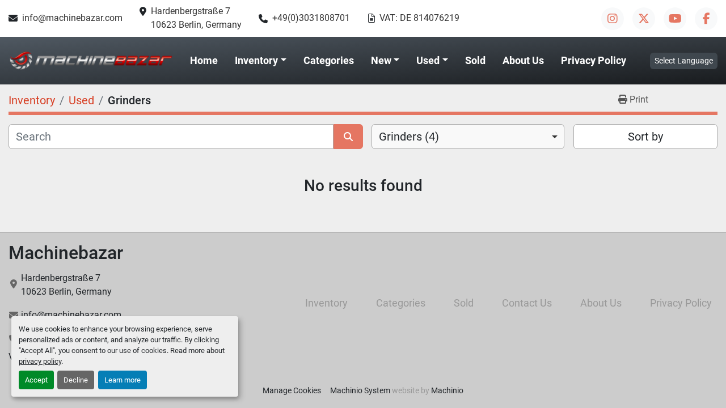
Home (204, 60)
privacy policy (40, 361)
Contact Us (527, 303)
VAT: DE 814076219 (419, 17)
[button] (260, 61)
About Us (523, 60)
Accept (36, 380)
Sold (475, 60)
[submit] (348, 136)
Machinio (447, 390)
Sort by (645, 136)
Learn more (122, 380)
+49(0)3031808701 (311, 17)
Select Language (684, 60)
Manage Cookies (292, 390)
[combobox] (468, 136)
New (381, 60)
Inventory (256, 60)
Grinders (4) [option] (409, 136)
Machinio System (360, 390)
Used (428, 60)
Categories (328, 60)
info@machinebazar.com (72, 17)
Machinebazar (66, 253)
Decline (76, 380)
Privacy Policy (593, 60)
